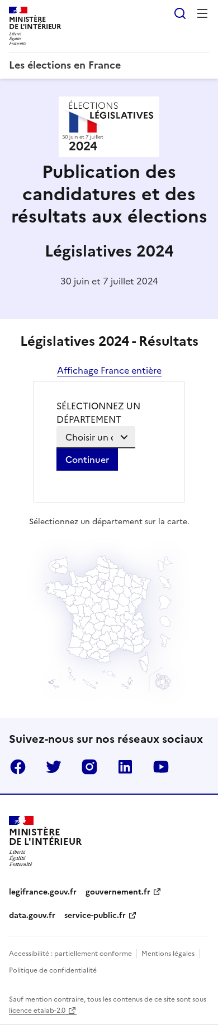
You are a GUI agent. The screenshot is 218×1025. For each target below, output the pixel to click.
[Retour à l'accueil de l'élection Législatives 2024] (109, 154)
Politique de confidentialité (53, 970)
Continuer (87, 459)
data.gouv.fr (32, 915)
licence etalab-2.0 (37, 1010)
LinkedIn (125, 766)
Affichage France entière (109, 370)
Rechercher (180, 13)
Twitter (53, 766)
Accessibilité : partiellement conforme (70, 954)
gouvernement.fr (118, 892)
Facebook (17, 766)
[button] (143, 666)
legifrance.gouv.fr (43, 892)
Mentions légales (168, 954)
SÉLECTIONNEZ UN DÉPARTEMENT (98, 412)
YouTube (161, 766)
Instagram (89, 766)
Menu (202, 13)
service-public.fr (95, 915)
